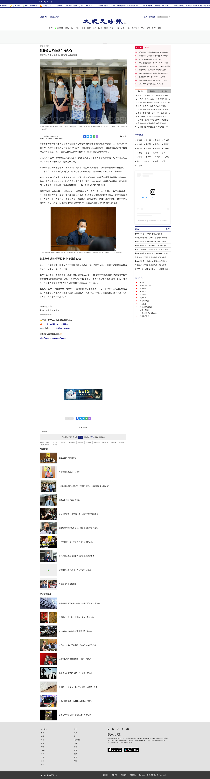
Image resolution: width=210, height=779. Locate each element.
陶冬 (138, 161)
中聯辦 (63, 442)
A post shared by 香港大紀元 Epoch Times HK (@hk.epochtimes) (159, 221)
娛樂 (159, 28)
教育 (154, 28)
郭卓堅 (80, 442)
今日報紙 (44, 729)
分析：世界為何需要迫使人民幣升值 (151, 84)
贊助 (145, 17)
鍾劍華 (148, 140)
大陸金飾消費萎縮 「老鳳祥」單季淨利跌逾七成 (154, 63)
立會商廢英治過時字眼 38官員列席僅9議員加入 (153, 123)
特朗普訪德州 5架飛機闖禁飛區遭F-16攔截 (153, 52)
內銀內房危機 (144, 301)
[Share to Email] (97, 136)
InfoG (100, 28)
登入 (80, 437)
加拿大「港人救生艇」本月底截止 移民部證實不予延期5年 (154, 96)
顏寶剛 (148, 148)
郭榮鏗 (121, 442)
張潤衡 (155, 153)
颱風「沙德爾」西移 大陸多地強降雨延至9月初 (154, 73)
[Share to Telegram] (91, 136)
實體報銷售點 (54, 17)
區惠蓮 (139, 165)
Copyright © (143, 775)
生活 (117, 28)
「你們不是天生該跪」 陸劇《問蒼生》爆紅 (154, 99)
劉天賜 (157, 140)
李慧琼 (88, 442)
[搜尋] (169, 17)
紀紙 (143, 28)
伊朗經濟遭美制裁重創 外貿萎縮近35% (153, 127)
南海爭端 (143, 292)
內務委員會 (45, 445)
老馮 (167, 157)
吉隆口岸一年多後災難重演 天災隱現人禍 (154, 102)
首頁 (50, 28)
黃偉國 (139, 148)
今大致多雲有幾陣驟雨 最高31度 (150, 59)
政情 (47, 46)
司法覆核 (72, 442)
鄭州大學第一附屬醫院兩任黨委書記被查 (152, 70)
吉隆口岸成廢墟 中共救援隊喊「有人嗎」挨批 (154, 110)
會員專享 (59, 28)
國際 (89, 28)
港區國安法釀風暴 (146, 307)
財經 (94, 28)
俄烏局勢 (143, 298)
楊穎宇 (157, 148)
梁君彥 (113, 442)
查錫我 (155, 161)
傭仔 (147, 153)
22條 (47, 442)
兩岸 (83, 28)
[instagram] (108, 728)
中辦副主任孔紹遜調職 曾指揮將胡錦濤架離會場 (154, 56)
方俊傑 (166, 140)
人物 (42, 764)
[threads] (118, 728)
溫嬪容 (146, 161)
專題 (42, 757)
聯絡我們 (114, 775)
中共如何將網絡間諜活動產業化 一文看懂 (153, 80)
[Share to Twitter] (88, 136)
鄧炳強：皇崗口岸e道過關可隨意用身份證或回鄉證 (154, 120)
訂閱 (92, 437)
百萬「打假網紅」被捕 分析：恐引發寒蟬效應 (154, 113)
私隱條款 (133, 775)
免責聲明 (124, 775)
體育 (148, 28)
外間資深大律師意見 (101, 442)
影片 (42, 733)
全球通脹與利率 (145, 285)
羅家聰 (166, 144)
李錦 (163, 153)
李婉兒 (148, 157)
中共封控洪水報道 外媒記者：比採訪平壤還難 (154, 66)
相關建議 (105, 775)
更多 (163, 161)
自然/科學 (135, 28)
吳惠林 (139, 157)
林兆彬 (139, 153)
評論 (111, 28)
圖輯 (75, 757)
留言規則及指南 (44, 431)
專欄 (106, 28)
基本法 (55, 442)
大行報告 (143, 304)
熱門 (72, 28)
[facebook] (113, 728)
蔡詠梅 (166, 148)
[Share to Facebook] (84, 136)
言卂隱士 (158, 157)
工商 (75, 761)
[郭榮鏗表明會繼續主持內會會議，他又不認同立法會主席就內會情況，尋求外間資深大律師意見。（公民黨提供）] (83, 229)
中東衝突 (143, 295)
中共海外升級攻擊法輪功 (148, 313)
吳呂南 (157, 144)
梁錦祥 (148, 144)
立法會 (54, 445)
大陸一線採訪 (144, 310)
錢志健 (139, 144)
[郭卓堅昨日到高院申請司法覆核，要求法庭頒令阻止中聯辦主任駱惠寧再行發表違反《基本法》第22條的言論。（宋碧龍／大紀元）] (83, 91)
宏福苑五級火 (144, 316)
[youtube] (127, 728)
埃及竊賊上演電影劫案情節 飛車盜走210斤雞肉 (153, 117)
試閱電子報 (43, 17)
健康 (122, 28)
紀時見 (142, 282)
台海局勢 (143, 288)
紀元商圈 (152, 17)
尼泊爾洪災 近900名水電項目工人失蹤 (152, 77)
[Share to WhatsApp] (94, 136)
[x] (122, 728)
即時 (67, 28)
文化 (128, 28)
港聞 (78, 28)
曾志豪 (139, 140)
